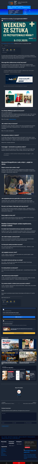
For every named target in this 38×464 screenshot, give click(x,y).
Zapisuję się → (27, 447)
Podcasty (10, 11)
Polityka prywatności (31, 436)
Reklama (16, 12)
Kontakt (5, 436)
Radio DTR (15, 2)
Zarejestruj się (3, 448)
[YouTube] (20, 396)
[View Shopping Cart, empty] (30, 12)
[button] (19, 10)
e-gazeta (10, 12)
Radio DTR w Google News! (13, 436)
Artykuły (17, 10)
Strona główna (11, 10)
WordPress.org (4, 455)
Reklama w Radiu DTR (23, 436)
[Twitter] (3, 45)
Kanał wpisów (3, 451)
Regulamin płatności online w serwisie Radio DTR (11, 438)
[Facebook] (1, 45)
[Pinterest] (5, 45)
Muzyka (16, 11)
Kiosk (14, 13)
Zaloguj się (3, 450)
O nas (10, 13)
